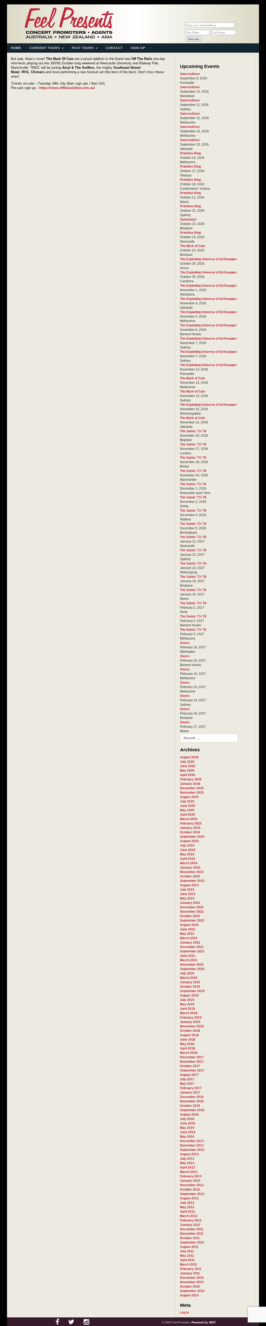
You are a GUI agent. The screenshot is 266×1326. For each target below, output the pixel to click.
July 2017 (187, 1079)
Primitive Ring (190, 153)
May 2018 (187, 1044)
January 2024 (190, 867)
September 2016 (192, 1110)
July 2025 (187, 801)
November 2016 (192, 1101)
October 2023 (190, 876)
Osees (185, 643)
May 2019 (187, 1004)
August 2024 (189, 841)
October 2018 (190, 1031)
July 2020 (187, 973)
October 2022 (190, 916)
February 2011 (190, 1269)
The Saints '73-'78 (193, 431)
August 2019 (189, 995)
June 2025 (187, 806)
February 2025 (191, 823)
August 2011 (189, 1247)
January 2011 (190, 1273)
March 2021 (188, 960)
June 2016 (187, 1123)
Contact (114, 48)
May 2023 (187, 898)
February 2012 (191, 1220)
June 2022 (187, 929)
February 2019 (191, 1017)
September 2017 (192, 1070)
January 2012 (190, 1225)
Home (16, 48)
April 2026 (187, 775)
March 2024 (188, 863)
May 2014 (187, 1136)
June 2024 (187, 850)
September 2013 (192, 1150)
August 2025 (189, 797)
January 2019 (190, 1022)
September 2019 (192, 991)
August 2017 (189, 1075)
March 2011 (188, 1264)
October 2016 (190, 1106)
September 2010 (192, 1291)
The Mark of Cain (192, 246)
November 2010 (192, 1282)
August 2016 (189, 1114)
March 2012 (188, 1216)
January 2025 (190, 828)
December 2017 (192, 1057)
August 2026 (189, 757)
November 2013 (192, 1145)
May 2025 (187, 810)
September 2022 (192, 920)
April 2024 (187, 859)
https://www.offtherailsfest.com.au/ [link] (67, 88)
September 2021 (192, 951)
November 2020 (192, 964)
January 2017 (190, 1092)
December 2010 (192, 1278)
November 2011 (191, 1233)
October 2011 (190, 1238)
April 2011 (187, 1260)
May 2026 (187, 770)
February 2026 (191, 779)
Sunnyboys (188, 219)
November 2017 (192, 1061)
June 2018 (187, 1039)
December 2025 (192, 788)
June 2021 (187, 956)
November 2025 (192, 792)
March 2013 (188, 1172)
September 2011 (192, 1242)
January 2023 (190, 903)
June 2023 (187, 894)
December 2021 (192, 947)
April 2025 (187, 814)
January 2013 (190, 1181)
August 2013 (189, 1154)
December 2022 (192, 907)
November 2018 (192, 1026)
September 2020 (192, 969)
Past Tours (83, 48)
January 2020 (190, 982)
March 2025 (188, 819)
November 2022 (192, 911)
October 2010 (190, 1286)
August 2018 (189, 1035)
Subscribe (194, 38)
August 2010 (189, 1295)
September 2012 (192, 1194)
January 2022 (190, 942)
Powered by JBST (204, 1322)
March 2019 (188, 1013)
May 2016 (187, 1128)
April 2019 (187, 1009)
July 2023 (187, 889)
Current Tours (45, 48)
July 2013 (187, 1158)
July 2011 (187, 1251)
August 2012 (189, 1198)
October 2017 (190, 1066)
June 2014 (187, 1132)
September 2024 (192, 837)
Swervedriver (190, 74)
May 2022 (187, 934)
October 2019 (190, 986)
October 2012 (190, 1189)
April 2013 (187, 1167)
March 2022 (188, 938)
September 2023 (192, 881)
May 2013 (187, 1163)
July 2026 (187, 762)
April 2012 (187, 1211)
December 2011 (191, 1229)
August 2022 (189, 925)
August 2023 (189, 885)
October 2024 (190, 832)
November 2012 (192, 1185)
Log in (184, 1312)
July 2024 (187, 845)
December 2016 (192, 1097)
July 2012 (187, 1203)
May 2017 (187, 1083)
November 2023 (192, 872)
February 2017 (191, 1088)
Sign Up (138, 48)
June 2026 (187, 766)
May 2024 (187, 854)
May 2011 (187, 1256)
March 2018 (188, 1053)
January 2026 (190, 784)
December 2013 (192, 1141)
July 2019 (187, 1000)
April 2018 (187, 1048)
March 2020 (188, 978)
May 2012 (187, 1207)
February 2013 (191, 1176)
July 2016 (187, 1119)
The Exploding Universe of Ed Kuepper (208, 259)
